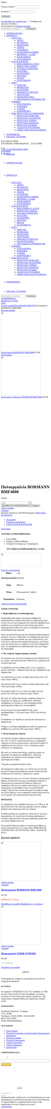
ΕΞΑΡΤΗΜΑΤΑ (24, 59)
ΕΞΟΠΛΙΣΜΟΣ (23, 57)
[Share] (5, 1093)
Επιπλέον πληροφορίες (15, 522)
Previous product (8, 310)
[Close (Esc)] (2, 1093)
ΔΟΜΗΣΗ (16, 102)
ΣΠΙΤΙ (14, 83)
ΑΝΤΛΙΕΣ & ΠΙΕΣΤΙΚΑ (27, 69)
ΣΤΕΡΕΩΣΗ (22, 106)
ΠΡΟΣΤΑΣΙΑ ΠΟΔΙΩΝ (27, 125)
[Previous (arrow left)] (2, 1095)
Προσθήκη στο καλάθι (10, 967)
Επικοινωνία (11, 1047)
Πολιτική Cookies (13, 1038)
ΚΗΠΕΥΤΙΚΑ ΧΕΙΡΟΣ (27, 66)
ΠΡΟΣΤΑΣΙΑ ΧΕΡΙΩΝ (27, 120)
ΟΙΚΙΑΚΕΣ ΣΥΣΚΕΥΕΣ (27, 92)
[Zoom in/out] (10, 1093)
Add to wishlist (7, 508)
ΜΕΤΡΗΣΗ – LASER (26, 54)
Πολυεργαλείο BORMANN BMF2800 (17, 352)
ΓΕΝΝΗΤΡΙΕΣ (23, 73)
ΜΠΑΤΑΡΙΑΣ (23, 45)
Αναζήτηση (31, 29)
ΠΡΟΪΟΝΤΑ (11, 36)
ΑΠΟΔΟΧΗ (6, 1107)
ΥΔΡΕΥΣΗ (21, 85)
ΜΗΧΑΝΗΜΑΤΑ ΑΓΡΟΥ (28, 64)
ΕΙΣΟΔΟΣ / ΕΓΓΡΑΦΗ (16, 137)
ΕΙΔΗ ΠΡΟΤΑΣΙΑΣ (20, 258)
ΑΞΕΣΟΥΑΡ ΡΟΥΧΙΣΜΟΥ (28, 127)
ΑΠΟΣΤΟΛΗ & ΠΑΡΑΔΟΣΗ (19, 524)
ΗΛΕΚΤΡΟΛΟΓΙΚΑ (26, 97)
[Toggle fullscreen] (7, 1093)
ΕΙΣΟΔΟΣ (6, 17)
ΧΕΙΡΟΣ (20, 47)
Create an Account (22, 26)
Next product (6, 355)
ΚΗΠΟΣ (20, 78)
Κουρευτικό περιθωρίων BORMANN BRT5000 (21, 397)
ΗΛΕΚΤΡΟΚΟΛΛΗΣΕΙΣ (28, 52)
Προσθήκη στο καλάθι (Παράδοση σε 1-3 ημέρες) (20, 506)
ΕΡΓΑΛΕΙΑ (17, 38)
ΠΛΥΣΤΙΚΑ (22, 71)
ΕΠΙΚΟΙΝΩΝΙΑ (13, 282)
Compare (5, 510)
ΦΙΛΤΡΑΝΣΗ (23, 90)
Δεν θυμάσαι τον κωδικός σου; (14, 21)
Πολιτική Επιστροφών (15, 1040)
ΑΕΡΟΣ (20, 40)
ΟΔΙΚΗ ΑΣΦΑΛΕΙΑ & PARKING (32, 130)
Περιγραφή (11, 520)
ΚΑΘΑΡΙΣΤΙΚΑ (24, 111)
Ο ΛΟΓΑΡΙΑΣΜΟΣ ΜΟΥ (17, 149)
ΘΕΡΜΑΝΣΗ (23, 87)
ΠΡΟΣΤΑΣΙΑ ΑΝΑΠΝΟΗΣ (29, 118)
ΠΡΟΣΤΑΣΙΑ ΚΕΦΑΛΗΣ (28, 116)
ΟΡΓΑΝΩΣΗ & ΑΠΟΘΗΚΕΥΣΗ (31, 99)
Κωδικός (5, 11)
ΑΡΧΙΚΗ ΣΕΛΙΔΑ (14, 33)
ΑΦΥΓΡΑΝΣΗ (23, 94)
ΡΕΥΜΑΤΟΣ (22, 43)
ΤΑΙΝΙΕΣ (21, 109)
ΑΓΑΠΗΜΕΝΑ (13, 134)
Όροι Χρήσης (12, 1031)
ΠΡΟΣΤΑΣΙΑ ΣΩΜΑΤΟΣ (28, 123)
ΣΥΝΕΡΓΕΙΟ (22, 50)
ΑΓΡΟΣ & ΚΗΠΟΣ (20, 61)
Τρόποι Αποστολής (14, 1043)
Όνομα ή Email (8, 7)
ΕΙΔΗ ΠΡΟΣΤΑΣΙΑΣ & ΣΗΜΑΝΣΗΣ (28, 113)
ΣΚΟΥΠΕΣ (21, 76)
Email (4, 1058)
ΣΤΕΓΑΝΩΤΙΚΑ (24, 104)
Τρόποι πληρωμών (14, 1045)
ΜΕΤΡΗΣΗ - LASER (26, 199)
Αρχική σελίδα (7, 306)
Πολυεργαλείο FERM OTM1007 (18, 953)
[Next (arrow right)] (5, 1095)
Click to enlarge (7, 480)
